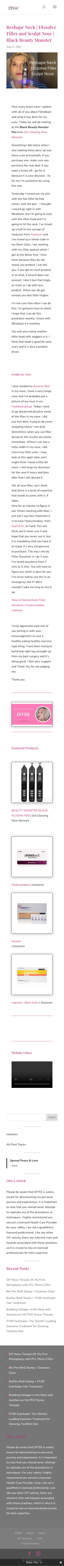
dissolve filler (41, 386)
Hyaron (16, 941)
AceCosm (18, 526)
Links (40, 1538)
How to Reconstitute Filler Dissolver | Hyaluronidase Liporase (29, 605)
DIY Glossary (24, 1538)
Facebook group (22, 406)
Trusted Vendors (30, 1543)
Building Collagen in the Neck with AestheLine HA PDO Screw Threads (31, 1400)
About (29, 1533)
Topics (41, 1533)
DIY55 (18, 1533)
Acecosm (36, 234)
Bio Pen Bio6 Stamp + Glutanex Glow (30, 1291)
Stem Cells (31, 1003)
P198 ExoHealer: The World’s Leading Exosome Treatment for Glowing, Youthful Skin (31, 1326)
